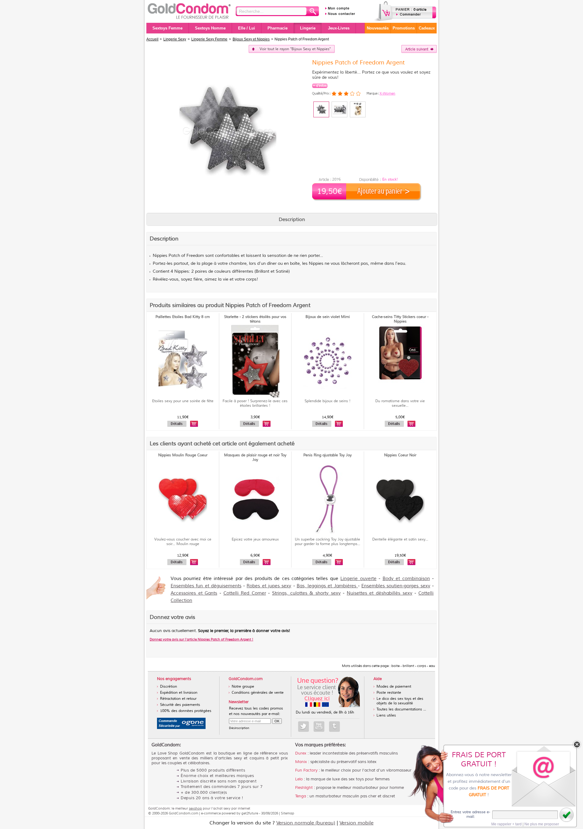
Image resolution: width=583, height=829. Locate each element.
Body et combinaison (406, 579)
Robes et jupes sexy (269, 586)
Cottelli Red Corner (244, 593)
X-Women (387, 93)
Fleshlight (304, 787)
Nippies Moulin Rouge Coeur (182, 455)
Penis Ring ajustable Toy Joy (327, 455)
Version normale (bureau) (305, 823)
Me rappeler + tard (506, 824)
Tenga (300, 796)
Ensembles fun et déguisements (206, 586)
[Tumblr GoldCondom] (334, 726)
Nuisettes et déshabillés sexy (379, 593)
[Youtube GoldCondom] (319, 726)
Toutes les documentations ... (401, 709)
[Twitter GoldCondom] (303, 726)
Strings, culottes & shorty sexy (306, 593)
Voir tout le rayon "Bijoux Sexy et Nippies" (295, 49)
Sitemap (287, 813)
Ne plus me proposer (541, 824)
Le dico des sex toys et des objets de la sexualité (400, 701)
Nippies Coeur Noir (400, 455)
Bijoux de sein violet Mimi (327, 317)
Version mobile (356, 823)
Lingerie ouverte (358, 579)
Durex (300, 753)
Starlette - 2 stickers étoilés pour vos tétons (255, 319)
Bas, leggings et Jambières (327, 586)
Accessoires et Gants (194, 593)
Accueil (152, 39)
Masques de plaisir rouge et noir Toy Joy (255, 457)
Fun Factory (306, 770)
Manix (301, 761)
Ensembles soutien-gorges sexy (395, 586)
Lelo (299, 779)
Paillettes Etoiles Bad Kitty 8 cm (182, 317)
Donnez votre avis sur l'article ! (201, 639)
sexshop (195, 808)
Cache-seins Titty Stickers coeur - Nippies (400, 319)
